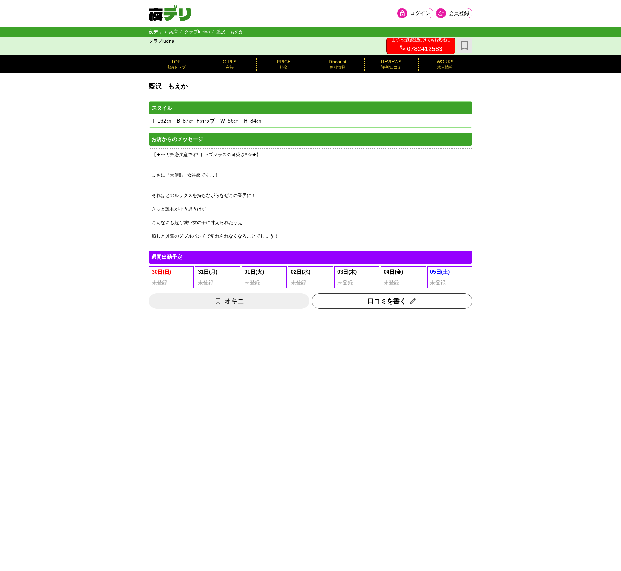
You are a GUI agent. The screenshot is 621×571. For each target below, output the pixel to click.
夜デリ (155, 31)
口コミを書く (386, 301)
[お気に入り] (464, 45)
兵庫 (173, 31)
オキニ (234, 301)
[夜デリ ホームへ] (170, 13)
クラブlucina (197, 31)
